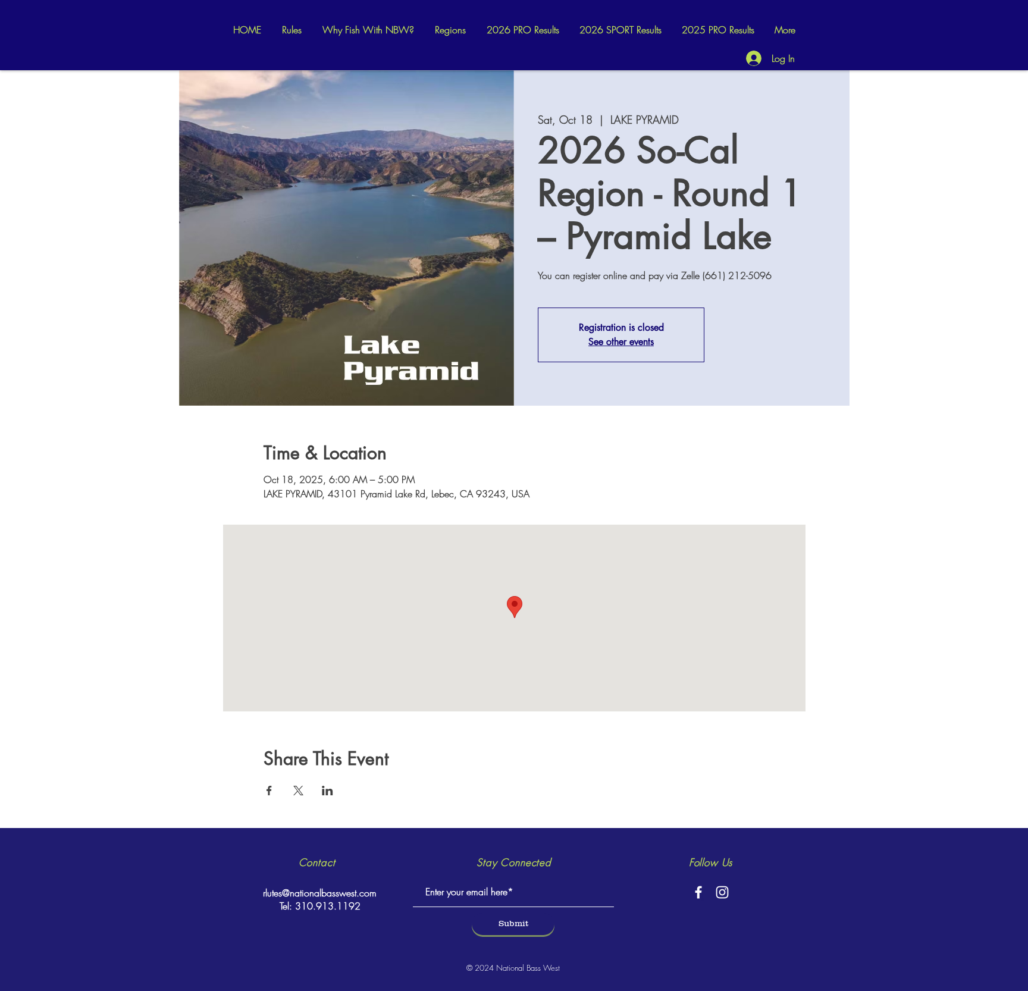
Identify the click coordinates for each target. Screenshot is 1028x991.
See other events (621, 341)
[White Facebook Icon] (698, 892)
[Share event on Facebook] (269, 790)
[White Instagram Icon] (722, 892)
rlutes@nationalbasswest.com (320, 892)
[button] (450, 30)
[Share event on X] (298, 790)
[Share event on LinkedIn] (327, 790)
